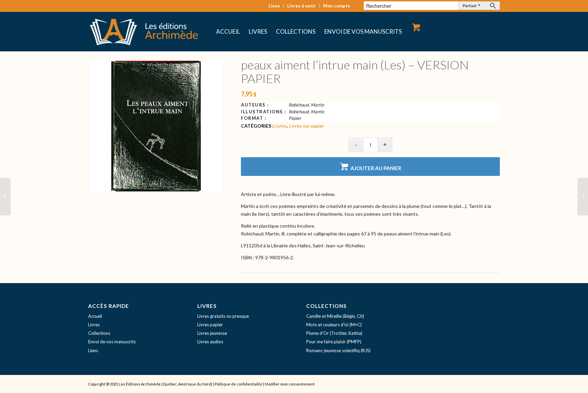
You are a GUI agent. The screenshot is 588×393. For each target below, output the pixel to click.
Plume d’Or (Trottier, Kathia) (334, 333)
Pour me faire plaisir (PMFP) (333, 341)
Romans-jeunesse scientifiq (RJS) (338, 350)
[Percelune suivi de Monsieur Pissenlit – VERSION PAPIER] (582, 196)
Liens (274, 6)
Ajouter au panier (375, 168)
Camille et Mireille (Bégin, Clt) (335, 316)
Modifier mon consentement (290, 384)
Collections (99, 333)
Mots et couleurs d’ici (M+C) (334, 324)
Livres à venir (301, 6)
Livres (281, 126)
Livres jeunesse (212, 333)
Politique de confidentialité (238, 384)
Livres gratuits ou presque (223, 316)
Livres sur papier (306, 126)
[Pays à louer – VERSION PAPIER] (5, 196)
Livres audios (210, 341)
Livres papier (210, 324)
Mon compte (336, 6)
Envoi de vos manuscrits (112, 341)
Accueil (95, 316)
